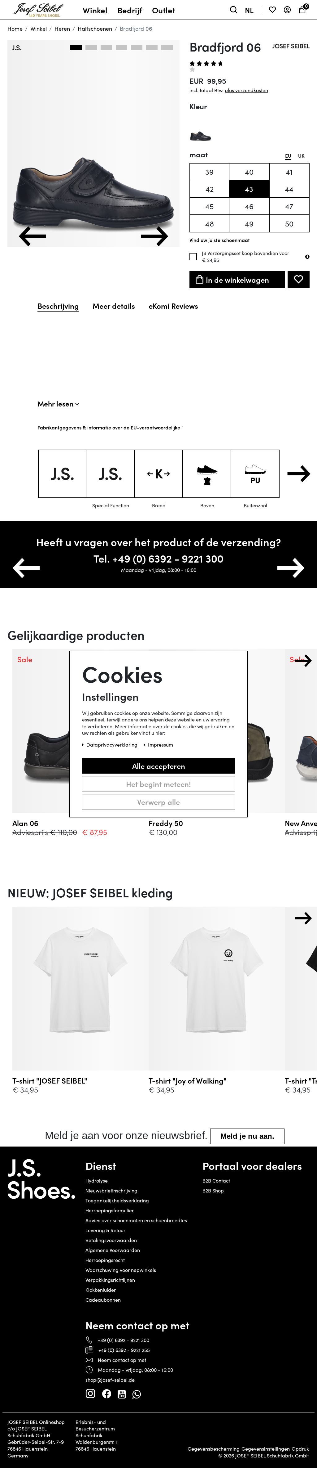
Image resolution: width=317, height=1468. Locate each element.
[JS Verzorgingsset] (307, 256)
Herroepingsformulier (109, 1210)
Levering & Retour (105, 1230)
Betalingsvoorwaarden (111, 1240)
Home (15, 28)
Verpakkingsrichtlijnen (110, 1280)
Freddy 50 (166, 823)
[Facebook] (106, 1394)
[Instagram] (90, 1394)
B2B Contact (216, 1180)
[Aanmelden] (287, 10)
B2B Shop (213, 1190)
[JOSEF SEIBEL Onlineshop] (38, 8)
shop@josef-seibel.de (110, 1379)
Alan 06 (25, 823)
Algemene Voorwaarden (112, 1250)
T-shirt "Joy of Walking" (188, 1080)
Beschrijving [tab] (58, 306)
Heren (62, 28)
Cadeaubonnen (103, 1299)
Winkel (38, 28)
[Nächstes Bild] (154, 236)
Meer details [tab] (114, 306)
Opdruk (300, 1448)
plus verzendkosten (246, 90)
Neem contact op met (122, 1360)
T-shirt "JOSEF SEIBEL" (49, 1080)
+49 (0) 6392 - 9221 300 (123, 1340)
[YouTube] (122, 1394)
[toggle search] (233, 10)
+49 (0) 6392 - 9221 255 (124, 1350)
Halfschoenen (95, 28)
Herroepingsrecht (105, 1260)
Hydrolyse (96, 1180)
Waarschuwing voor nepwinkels (120, 1270)
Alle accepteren (158, 766)
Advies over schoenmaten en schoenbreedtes (136, 1220)
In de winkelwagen (237, 279)
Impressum (160, 744)
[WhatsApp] (136, 1394)
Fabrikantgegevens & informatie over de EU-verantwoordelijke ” (110, 427)
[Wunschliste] (272, 10)
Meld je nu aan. (247, 1136)
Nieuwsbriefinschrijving (111, 1190)
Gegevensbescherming (214, 1448)
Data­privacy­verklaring (112, 744)
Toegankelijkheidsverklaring (117, 1200)
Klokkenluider (100, 1289)
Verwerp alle (158, 802)
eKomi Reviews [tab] (173, 306)
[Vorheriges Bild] (32, 236)
